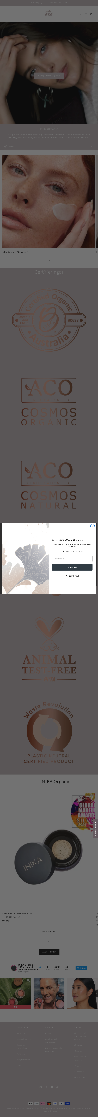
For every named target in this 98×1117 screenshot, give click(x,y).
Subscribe (72, 567)
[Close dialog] (92, 526)
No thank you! (72, 576)
